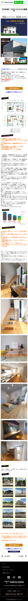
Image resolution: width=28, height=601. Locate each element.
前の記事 (7, 556)
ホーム (4, 564)
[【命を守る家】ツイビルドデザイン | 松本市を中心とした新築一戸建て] (7, 2)
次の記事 (20, 556)
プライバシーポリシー (8, 570)
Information (6, 567)
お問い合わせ (6, 573)
